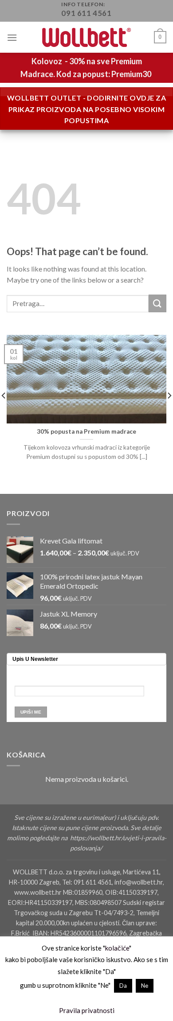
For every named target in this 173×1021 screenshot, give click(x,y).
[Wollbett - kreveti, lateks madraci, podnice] (86, 37)
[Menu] (12, 37)
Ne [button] (144, 985)
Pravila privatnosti (86, 1010)
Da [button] (123, 985)
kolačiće (117, 948)
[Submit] (157, 303)
